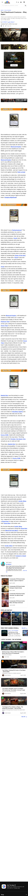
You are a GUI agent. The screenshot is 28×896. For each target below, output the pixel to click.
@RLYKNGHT (11, 22)
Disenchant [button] (5, 521)
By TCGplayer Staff (16, 623)
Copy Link (9, 25)
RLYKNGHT (5, 22)
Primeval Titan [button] (5, 321)
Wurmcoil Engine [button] (16, 146)
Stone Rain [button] (7, 523)
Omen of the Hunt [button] (20, 255)
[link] (7, 2)
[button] (25, 5)
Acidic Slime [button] (22, 501)
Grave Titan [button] (4, 325)
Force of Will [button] (4, 435)
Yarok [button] (15, 238)
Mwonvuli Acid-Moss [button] (11, 530)
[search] (12, 5)
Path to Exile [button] (21, 172)
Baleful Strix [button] (4, 395)
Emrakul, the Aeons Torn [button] (18, 439)
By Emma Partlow (5, 623)
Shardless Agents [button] (17, 411)
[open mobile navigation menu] (2, 2)
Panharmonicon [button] (17, 230)
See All (23, 628)
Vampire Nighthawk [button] (10, 197)
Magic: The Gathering (6, 10)
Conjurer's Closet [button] (21, 556)
